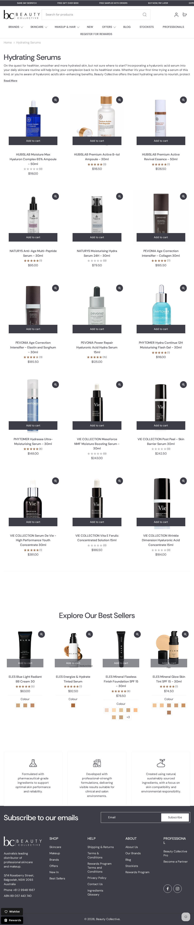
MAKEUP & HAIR (65, 27)
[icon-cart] (184, 14)
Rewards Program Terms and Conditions (100, 868)
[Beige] (135, 710)
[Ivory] (114, 710)
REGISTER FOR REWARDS (96, 34)
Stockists (131, 866)
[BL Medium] (25, 705)
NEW (90, 27)
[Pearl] (106, 710)
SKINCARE (37, 27)
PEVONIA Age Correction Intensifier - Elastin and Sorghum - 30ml (33, 347)
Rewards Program (137, 872)
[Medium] (169, 705)
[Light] (161, 705)
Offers (53, 866)
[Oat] (121, 710)
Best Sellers (57, 878)
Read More (10, 80)
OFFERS (107, 27)
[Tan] (176, 705)
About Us (131, 847)
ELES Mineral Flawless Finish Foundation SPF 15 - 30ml (121, 681)
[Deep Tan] (183, 705)
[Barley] (121, 717)
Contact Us (95, 884)
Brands (54, 859)
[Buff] (128, 710)
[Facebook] (167, 889)
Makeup (54, 853)
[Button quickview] (55, 99)
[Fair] (154, 705)
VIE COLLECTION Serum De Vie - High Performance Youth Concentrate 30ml (33, 540)
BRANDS (14, 27)
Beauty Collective (108, 919)
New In (54, 872)
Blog (128, 859)
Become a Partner (175, 862)
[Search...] (144, 14)
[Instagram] (177, 889)
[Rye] (114, 717)
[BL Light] (18, 705)
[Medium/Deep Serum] (73, 705)
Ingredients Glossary (95, 892)
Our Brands (133, 853)
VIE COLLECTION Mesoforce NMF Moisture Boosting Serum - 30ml (97, 443)
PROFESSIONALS (173, 27)
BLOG (127, 27)
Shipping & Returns (101, 847)
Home (8, 42)
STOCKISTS (147, 27)
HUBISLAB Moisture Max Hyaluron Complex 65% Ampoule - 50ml (33, 159)
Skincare (55, 847)
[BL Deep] (32, 705)
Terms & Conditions (95, 855)
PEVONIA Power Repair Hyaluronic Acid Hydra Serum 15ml (96, 347)
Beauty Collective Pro (175, 853)
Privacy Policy (97, 878)
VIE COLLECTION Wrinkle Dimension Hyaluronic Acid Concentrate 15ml (161, 540)
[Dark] (169, 712)
